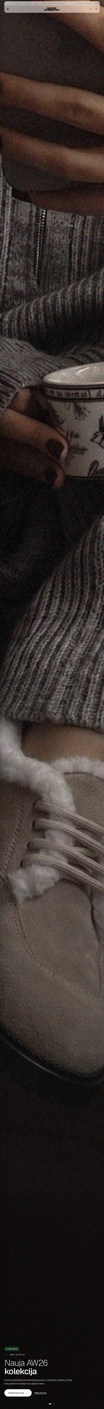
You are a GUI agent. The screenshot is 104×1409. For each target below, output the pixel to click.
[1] (50, 1404)
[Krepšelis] (96, 9)
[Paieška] (90, 9)
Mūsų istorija (40, 1393)
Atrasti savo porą (18, 1392)
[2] (54, 1404)
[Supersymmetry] (52, 9)
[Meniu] (7, 9)
